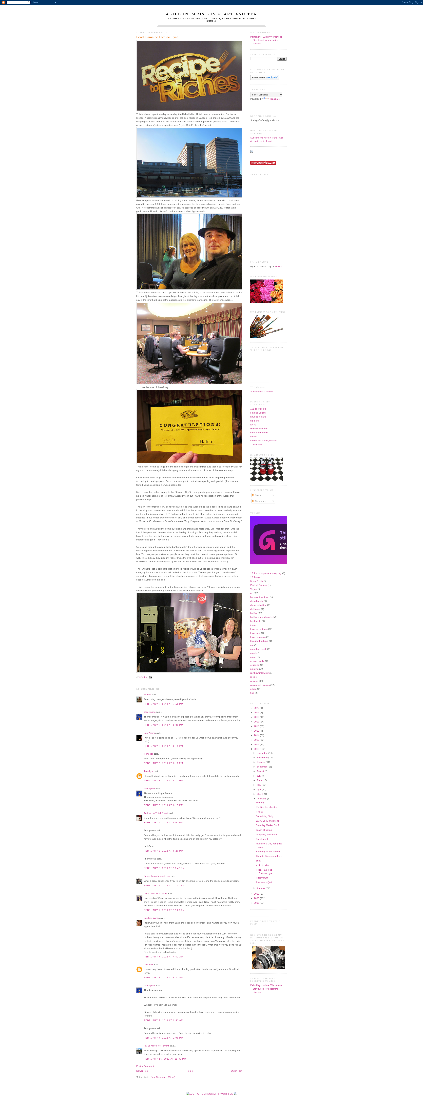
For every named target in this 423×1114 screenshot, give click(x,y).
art (251, 593)
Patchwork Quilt (264, 882)
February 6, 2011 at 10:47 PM (164, 868)
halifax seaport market (262, 617)
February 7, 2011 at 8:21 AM (163, 977)
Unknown (149, 964)
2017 (257, 721)
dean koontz (256, 601)
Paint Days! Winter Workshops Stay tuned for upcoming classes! (266, 40)
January (261, 888)
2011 (257, 749)
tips (252, 693)
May (259, 785)
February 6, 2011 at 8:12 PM (163, 780)
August (261, 771)
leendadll (148, 754)
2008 (257, 903)
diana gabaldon (258, 605)
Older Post (236, 1071)
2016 (257, 726)
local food (255, 633)
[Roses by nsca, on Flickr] (266, 302)
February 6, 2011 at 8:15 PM (163, 805)
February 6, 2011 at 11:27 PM (164, 885)
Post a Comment (145, 1066)
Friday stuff (262, 878)
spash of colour (264, 830)
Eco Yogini (149, 733)
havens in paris (258, 417)
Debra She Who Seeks (156, 893)
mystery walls (257, 661)
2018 (257, 717)
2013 (257, 740)
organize (254, 665)
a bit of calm (262, 865)
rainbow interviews (260, 673)
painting (254, 669)
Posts (257, 495)
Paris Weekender (259, 428)
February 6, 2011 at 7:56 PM (163, 704)
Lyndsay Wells (151, 918)
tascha (253, 436)
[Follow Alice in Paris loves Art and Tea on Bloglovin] (264, 79)
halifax (253, 613)
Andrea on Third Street (156, 813)
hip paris (254, 420)
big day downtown (259, 597)
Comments (260, 501)
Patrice (147, 694)
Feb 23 (259, 812)
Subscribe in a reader (261, 391)
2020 (257, 708)
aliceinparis (149, 712)
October (261, 762)
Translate (275, 99)
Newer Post (142, 1071)
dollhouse (255, 609)
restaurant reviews (260, 685)
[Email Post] (150, 677)
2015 (257, 731)
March (260, 794)
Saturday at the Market (268, 851)
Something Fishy (264, 816)
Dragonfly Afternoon (266, 834)
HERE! (278, 266)
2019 (257, 712)
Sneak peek (262, 839)
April (259, 789)
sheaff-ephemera (259, 432)
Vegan (253, 589)
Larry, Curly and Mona (267, 821)
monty (253, 653)
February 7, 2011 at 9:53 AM (163, 1020)
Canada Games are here (269, 856)
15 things (255, 577)
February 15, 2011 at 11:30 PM (165, 1059)
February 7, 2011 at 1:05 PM (163, 1038)
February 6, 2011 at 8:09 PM (163, 725)
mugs (253, 657)
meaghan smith (258, 649)
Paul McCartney (258, 585)
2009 (257, 898)
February (262, 798)
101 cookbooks (258, 409)
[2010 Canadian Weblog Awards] (286, 563)
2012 (257, 744)
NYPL (253, 424)
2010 (257, 894)
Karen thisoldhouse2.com (157, 876)
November (262, 757)
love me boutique (259, 641)
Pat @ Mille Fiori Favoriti (156, 1045)
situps (253, 689)
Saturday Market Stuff (267, 825)
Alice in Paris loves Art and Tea (211, 14)
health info (255, 621)
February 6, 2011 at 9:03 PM (163, 822)
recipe (253, 677)
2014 (257, 735)
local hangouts (258, 637)
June (260, 780)
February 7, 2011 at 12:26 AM (164, 910)
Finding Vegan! (258, 413)
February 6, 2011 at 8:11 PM (163, 746)
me (252, 645)
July (259, 776)
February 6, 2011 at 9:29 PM (163, 851)
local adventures (259, 629)
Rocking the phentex (266, 807)
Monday (260, 802)
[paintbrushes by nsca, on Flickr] (266, 337)
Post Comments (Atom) (163, 1077)
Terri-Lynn (149, 771)
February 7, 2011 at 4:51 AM (163, 956)
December (262, 753)
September (263, 767)
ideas (253, 625)
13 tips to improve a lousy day (266, 573)
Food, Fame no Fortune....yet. (157, 37)
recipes (254, 681)
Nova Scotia (256, 581)
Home (190, 1071)
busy (258, 860)
